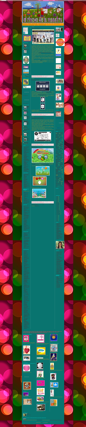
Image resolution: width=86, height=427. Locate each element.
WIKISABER (25, 328)
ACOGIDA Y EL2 (26, 250)
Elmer (24, 197)
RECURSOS (29, 23)
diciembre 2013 (58, 214)
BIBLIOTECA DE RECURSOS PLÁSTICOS (26, 262)
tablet (61, 180)
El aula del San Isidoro (26, 137)
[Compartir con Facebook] (46, 114)
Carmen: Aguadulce (26, 216)
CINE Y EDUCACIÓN (41, 23)
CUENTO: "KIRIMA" (26, 171)
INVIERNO (62, 153)
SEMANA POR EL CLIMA (28, 107)
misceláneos (38, 145)
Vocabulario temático (26, 327)
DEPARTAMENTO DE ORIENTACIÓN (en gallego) (26, 241)
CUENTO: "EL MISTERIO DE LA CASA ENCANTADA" (26, 159)
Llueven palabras (26, 142)
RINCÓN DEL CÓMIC (34, 23)
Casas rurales (58, 287)
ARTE (58, 133)
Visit (25, 95)
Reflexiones (57, 178)
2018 (57, 219)
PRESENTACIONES (58, 172)
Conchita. (44, 125)
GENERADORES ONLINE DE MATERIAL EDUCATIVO (27, 278)
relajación (62, 178)
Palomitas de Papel (26, 244)
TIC (60, 181)
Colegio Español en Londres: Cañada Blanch (26, 218)
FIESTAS (57, 146)
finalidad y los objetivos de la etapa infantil (45, 52)
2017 (57, 218)
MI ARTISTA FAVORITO (59, 265)
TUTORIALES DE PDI (26, 323)
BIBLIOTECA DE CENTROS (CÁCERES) (26, 163)
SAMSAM (57, 227)
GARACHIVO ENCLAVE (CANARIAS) (25, 221)
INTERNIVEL (57, 153)
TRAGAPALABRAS (26, 322)
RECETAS (57, 176)
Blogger (49, 422)
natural (61, 162)
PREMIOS (57, 171)
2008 (57, 196)
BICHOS (57, 135)
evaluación (61, 143)
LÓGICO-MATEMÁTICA (57, 23)
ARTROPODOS (58, 286)
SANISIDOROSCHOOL (26, 129)
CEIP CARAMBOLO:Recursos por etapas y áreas (26, 267)
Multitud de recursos (26, 298)
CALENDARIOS (58, 136)
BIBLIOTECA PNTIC (26, 183)
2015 (57, 216)
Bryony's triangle (26, 127)
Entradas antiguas (51, 204)
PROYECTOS (58, 174)
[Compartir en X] (46, 114)
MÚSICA (57, 162)
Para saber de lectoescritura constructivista (25, 305)
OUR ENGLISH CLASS (27, 227)
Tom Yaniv (46, 141)
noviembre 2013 (58, 213)
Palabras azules (49, 92)
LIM (45, 23)
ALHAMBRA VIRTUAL (59, 252)
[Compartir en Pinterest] (47, 114)
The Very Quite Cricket (26, 201)
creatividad (35, 145)
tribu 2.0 (57, 182)
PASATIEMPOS (58, 167)
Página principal (25, 23)
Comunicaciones (58, 139)
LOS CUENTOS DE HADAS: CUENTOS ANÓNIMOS (26, 170)
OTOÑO (62, 166)
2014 (57, 215)
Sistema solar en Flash (26, 314)
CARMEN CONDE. (26, 143)
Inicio (43, 204)
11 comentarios (40, 144)
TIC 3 (47, 23)
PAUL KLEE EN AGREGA (59, 260)
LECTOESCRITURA (59, 157)
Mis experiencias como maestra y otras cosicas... (26, 121)
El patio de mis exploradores (26, 111)
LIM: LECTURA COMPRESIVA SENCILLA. (58, 224)
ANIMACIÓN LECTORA (59, 132)
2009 (57, 197)
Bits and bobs (25, 132)
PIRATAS (58, 168)
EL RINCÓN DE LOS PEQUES (26, 49)
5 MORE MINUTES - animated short (39, 141)
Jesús (41, 60)
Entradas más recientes (34, 204)
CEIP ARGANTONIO (26, 207)
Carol (36, 91)
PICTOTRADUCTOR (35, 79)
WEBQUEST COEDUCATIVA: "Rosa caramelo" (26, 187)
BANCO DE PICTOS (26, 258)
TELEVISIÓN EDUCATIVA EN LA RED (26, 236)
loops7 (42, 422)
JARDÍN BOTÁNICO (58, 270)
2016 (57, 217)
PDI (62, 167)
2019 (57, 220)
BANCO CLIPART (26, 254)
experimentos (57, 144)
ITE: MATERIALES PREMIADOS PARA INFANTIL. (58, 232)
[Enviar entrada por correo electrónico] (43, 144)
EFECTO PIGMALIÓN (36, 28)
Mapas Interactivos (26, 296)
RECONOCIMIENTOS (58, 177)
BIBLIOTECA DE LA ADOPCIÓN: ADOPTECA (26, 157)
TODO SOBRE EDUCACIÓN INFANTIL (25, 320)
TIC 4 (50, 23)
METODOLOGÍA (58, 159)
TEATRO (57, 181)
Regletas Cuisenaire (26, 313)
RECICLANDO (58, 285)
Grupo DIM (25, 284)
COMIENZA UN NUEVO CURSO (37, 118)
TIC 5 (52, 23)
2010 (57, 198)
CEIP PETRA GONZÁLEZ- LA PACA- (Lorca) (26, 210)
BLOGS (60, 135)
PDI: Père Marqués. (26, 306)
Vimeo (50, 141)
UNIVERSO (60, 182)
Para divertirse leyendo (26, 237)
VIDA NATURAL (34, 147)
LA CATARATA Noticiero (26, 44)
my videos (27, 76)
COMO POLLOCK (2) (59, 253)
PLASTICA (58, 170)
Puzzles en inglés (26, 193)
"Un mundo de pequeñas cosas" (46, 91)
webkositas (25, 245)
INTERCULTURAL (58, 152)
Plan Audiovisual (41, 145)
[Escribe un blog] (45, 114)
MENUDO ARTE (26, 297)
